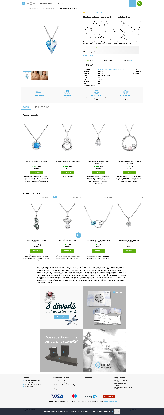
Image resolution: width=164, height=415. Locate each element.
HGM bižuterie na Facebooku (33, 384)
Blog (55, 389)
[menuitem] (46, 3)
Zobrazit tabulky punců (111, 401)
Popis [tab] (26, 107)
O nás (56, 387)
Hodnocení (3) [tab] (42, 107)
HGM (130, 60)
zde (112, 411)
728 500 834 (29, 382)
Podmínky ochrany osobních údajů (64, 385)
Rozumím (116, 411)
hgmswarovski (29, 386)
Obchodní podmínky (60, 383)
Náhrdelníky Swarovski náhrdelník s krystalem (111, 69)
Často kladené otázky (60, 381)
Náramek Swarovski (120, 380)
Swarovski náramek (120, 383)
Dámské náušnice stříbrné (123, 387)
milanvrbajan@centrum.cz (33, 380)
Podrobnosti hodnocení (105, 13)
